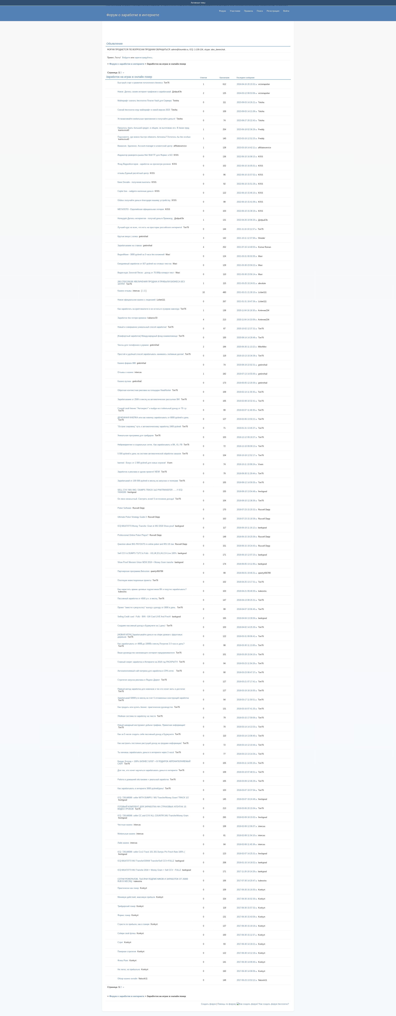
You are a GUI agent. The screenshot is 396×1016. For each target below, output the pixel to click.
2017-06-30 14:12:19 (246, 953)
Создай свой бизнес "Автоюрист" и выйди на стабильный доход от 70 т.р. (152, 408)
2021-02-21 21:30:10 (246, 292)
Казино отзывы (124, 291)
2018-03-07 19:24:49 (246, 799)
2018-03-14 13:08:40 (246, 736)
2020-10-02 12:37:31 (246, 328)
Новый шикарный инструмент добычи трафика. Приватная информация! (151, 725)
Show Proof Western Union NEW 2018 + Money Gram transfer (145, 562)
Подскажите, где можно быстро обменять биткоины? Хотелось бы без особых (154, 137)
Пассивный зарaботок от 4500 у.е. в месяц (137, 598)
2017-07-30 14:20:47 (246, 880)
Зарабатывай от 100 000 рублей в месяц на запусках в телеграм (148, 481)
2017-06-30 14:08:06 (246, 971)
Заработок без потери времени (132, 318)
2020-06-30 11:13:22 (246, 347)
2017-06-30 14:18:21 (246, 944)
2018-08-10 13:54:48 (246, 491)
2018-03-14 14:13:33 (246, 727)
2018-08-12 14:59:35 (246, 482)
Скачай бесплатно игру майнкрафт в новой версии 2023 (144, 110)
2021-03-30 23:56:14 (246, 274)
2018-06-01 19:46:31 (246, 573)
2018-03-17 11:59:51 (246, 700)
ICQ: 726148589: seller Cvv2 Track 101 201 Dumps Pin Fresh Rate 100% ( (151, 852)
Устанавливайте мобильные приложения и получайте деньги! (146, 119)
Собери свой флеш (127, 933)
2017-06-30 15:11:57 (246, 935)
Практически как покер (128, 888)
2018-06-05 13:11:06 (246, 564)
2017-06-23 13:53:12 (246, 980)
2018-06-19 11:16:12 (246, 528)
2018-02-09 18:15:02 (246, 817)
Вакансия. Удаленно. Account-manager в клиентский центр (145, 146)
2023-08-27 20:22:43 (246, 120)
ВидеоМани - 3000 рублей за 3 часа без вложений (141, 254)
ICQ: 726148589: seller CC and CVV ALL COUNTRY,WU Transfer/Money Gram (153, 815)
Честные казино (125, 825)
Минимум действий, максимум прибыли (136, 897)
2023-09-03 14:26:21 (246, 102)
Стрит (120, 942)
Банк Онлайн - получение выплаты (134, 182)
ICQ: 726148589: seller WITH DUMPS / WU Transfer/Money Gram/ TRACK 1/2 (153, 797)
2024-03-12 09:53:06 (246, 93)
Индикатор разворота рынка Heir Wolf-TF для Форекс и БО (145, 155)
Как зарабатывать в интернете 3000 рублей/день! (141, 788)
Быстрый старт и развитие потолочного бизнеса (140, 83)
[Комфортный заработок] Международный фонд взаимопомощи (147, 336)
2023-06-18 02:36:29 (246, 129)
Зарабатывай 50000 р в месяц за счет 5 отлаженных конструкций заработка (153, 698)
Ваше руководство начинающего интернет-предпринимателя (146, 653)
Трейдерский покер (126, 906)
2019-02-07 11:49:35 (246, 410)
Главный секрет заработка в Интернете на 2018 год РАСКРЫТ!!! (148, 662)
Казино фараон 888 (127, 363)
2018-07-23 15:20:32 (246, 509)
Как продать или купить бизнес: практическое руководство (145, 707)
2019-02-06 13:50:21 (246, 419)
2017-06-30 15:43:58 (246, 917)
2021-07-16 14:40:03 (246, 247)
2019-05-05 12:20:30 (246, 383)
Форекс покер (124, 915)
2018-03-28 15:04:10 (246, 654)
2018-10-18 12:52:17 (246, 455)
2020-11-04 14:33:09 (246, 319)
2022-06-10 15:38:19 (246, 211)
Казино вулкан (124, 381)
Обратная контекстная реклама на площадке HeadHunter (144, 390)
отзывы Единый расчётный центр (133, 173)
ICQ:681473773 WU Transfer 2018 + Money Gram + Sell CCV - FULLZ (149, 870)
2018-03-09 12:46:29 (246, 781)
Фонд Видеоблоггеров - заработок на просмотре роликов (144, 164)
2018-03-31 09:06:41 (246, 636)
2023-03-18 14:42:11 (246, 147)
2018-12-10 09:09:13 (246, 446)
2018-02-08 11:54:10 (246, 835)
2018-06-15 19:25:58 (246, 537)
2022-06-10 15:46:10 (246, 193)
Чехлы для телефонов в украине (133, 345)
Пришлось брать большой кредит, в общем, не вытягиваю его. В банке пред (153, 128)
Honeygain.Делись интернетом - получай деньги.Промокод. (145, 218)
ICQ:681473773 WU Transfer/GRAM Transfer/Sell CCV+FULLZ (146, 861)
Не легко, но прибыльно (129, 969)
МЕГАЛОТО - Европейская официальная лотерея (141, 209)
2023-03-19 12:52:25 (246, 138)
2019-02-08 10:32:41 (246, 401)
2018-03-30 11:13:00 (246, 645)
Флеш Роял (123, 960)
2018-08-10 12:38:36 (246, 500)
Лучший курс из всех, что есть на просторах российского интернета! (150, 227)
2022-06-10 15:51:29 (246, 184)
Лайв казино (123, 843)
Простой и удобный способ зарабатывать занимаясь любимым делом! (151, 354)
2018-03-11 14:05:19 (246, 763)
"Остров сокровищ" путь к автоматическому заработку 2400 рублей (149, 426)
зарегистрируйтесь (143, 57)
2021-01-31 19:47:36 (246, 301)
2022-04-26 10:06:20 (246, 220)
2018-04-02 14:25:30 (246, 627)
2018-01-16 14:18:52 (246, 862)
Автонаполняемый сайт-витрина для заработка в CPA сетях (146, 671)
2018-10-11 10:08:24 (246, 464)
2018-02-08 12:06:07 (246, 826)
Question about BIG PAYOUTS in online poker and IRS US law (146, 544)
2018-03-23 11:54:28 (246, 663)
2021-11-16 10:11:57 (246, 229)
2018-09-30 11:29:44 (246, 473)
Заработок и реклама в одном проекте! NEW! (139, 472)
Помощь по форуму (226, 1004)
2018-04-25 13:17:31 (246, 582)
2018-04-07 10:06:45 (246, 609)
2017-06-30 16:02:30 (246, 899)
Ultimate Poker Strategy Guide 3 (132, 517)
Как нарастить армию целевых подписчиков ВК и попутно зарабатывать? (152, 589)
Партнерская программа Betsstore (133, 571)
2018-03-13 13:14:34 (246, 754)
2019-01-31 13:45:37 (246, 428)
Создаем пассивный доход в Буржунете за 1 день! (141, 625)
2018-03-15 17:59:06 (246, 717)
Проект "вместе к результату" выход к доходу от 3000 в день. (147, 607)
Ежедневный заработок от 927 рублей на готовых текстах (145, 263)
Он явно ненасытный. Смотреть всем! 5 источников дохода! (146, 499)
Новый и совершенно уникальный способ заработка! (142, 327)
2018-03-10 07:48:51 (246, 772)
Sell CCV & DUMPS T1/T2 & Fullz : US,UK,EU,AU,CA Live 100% (147, 553)
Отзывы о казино (125, 372)
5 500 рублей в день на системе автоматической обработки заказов (149, 453)
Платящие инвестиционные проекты (134, 580)
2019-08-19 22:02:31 (246, 365)
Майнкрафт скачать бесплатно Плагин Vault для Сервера (145, 100)
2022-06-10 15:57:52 (246, 175)
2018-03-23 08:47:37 (246, 672)
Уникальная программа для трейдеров (136, 435)
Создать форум (208, 1004)
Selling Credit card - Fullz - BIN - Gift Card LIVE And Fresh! (144, 616)
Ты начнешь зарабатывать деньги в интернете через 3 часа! (146, 752)
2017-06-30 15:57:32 (246, 908)
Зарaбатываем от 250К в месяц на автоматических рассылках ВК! (149, 399)
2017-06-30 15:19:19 (246, 926)
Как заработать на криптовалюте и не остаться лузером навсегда (148, 309)
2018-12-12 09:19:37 (246, 437)
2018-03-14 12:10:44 (246, 745)
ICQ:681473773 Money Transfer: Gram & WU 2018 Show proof (146, 526)
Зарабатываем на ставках (130, 245)
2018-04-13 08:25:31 (246, 600)
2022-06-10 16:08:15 (246, 156)
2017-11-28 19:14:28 (246, 871)
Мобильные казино (126, 834)
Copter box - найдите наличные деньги (135, 191)
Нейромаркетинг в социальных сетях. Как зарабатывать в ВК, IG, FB (150, 444)
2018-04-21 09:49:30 (246, 591)
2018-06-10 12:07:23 (246, 555)
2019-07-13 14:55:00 (246, 374)
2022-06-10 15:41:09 (246, 202)
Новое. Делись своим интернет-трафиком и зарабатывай (144, 91)
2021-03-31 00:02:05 (246, 256)
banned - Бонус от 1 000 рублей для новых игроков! (142, 463)
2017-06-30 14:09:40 (246, 962)
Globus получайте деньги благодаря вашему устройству (144, 200)
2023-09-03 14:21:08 (246, 111)
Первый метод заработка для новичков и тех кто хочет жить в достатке (151, 689)
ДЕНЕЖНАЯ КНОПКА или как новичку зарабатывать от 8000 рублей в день (153, 417)
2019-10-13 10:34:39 (246, 356)
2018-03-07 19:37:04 (246, 790)
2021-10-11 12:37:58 (246, 238)
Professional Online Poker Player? (133, 535)
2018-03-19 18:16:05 (246, 690)
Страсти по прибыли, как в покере (133, 924)
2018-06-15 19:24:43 (246, 546)
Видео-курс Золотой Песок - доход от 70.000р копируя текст (146, 272)
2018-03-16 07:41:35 (246, 708)
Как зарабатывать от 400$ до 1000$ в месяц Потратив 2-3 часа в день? (151, 644)
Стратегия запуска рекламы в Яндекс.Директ (139, 680)
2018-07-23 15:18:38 (246, 519)
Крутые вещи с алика (128, 236)
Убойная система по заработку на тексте (137, 716)
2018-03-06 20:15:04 (246, 808)
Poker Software (124, 508)
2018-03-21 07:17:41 (246, 681)
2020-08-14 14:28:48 (246, 337)
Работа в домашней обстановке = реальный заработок (143, 779)
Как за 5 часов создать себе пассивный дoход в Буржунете (146, 734)
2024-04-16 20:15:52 (246, 84)
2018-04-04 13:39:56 (246, 618)
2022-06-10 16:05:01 (246, 166)
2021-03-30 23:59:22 (246, 265)
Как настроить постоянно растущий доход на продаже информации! (150, 743)
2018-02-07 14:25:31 (246, 853)
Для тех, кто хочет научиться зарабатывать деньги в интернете (147, 770)
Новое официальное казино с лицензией (136, 300)
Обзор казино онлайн (127, 978)
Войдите (126, 57)
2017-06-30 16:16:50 (246, 889)
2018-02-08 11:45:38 (246, 844)
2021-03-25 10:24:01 (246, 283)
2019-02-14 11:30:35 (246, 392)
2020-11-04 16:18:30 (246, 310)
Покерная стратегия (127, 951)
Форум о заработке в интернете (126, 64)
